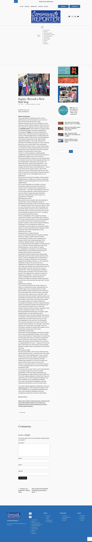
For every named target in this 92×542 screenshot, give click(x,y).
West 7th (46, 6)
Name (20, 458)
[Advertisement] (46, 55)
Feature (38, 104)
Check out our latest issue (46, 1)
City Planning (22, 412)
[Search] (71, 151)
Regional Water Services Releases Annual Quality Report (71, 141)
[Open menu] (38, 36)
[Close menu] (42, 27)
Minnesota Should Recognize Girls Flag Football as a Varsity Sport (72, 129)
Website (20, 471)
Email (20, 464)
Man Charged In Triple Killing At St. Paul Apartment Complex (72, 135)
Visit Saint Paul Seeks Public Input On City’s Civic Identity (72, 123)
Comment (21, 443)
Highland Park (34, 6)
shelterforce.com (22, 387)
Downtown (27, 6)
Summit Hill (40, 6)
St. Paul (21, 6)
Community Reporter (31, 104)
